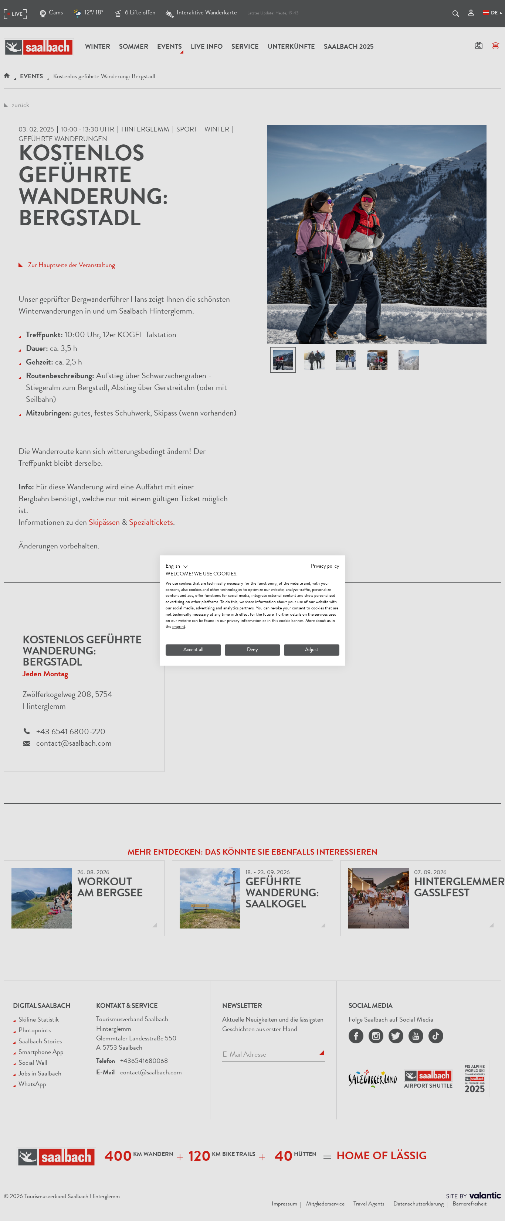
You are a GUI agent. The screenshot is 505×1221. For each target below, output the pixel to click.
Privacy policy (325, 566)
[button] (177, 566)
